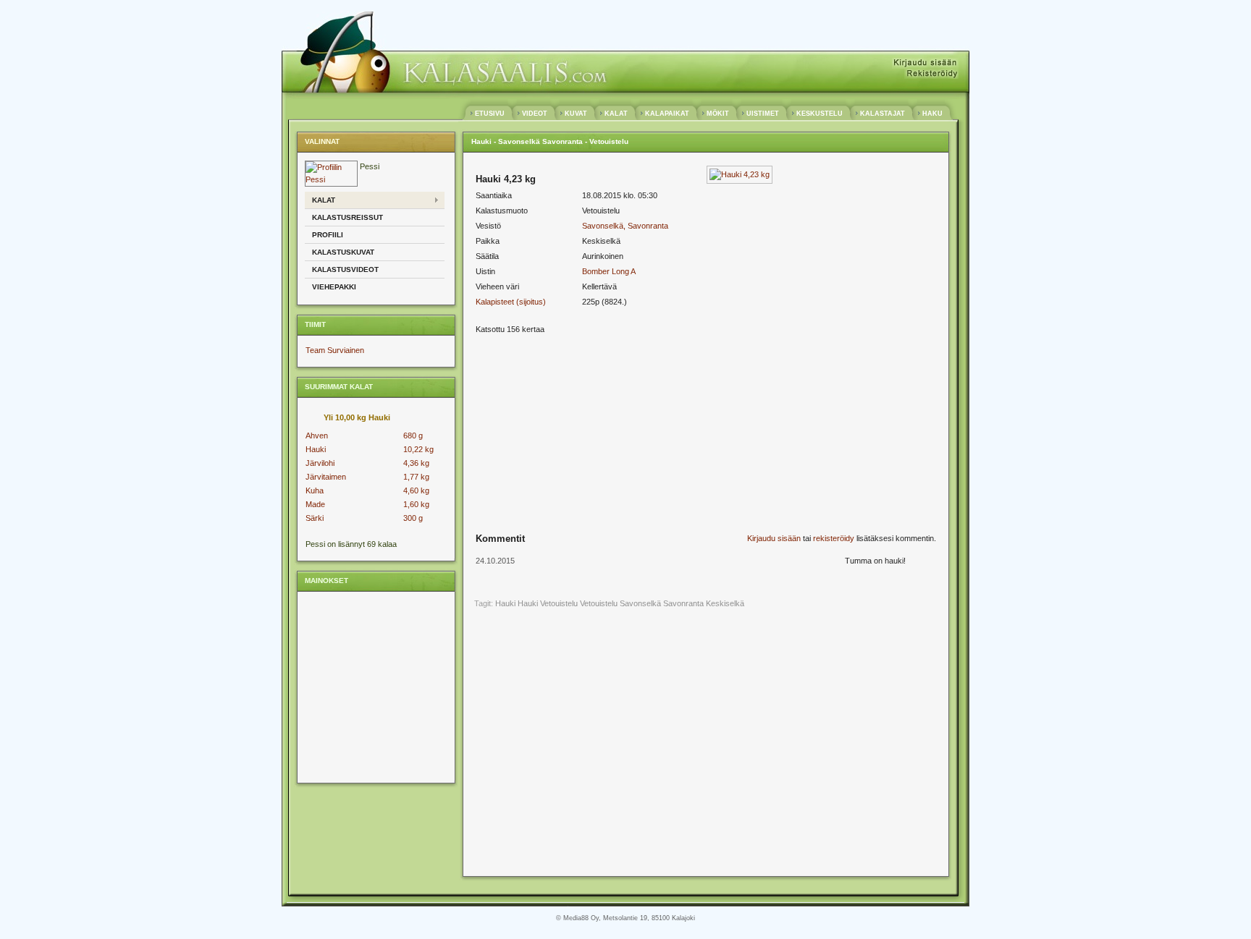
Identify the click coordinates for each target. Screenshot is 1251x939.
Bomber (596, 271)
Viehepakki (334, 287)
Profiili (327, 235)
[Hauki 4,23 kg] (739, 174)
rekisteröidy (833, 538)
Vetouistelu (599, 603)
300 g (413, 518)
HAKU (932, 113)
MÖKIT (717, 113)
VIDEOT (534, 113)
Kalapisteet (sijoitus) (511, 301)
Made (315, 504)
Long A (624, 271)
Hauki (316, 449)
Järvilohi (320, 463)
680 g (413, 435)
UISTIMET (762, 113)
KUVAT (576, 113)
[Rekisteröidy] (931, 74)
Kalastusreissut (347, 217)
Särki (315, 518)
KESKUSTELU (819, 113)
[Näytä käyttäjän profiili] (331, 179)
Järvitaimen (326, 476)
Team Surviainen (335, 350)
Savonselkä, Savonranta (625, 225)
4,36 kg (416, 463)
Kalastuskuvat (343, 252)
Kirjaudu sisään (774, 538)
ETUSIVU (490, 113)
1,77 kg (416, 476)
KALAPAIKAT (667, 113)
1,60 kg (416, 504)
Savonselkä (640, 603)
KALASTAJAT (882, 113)
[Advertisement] (375, 686)
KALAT (616, 113)
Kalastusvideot (345, 269)
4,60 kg (416, 490)
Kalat (323, 200)
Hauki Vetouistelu (548, 603)
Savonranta (683, 603)
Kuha (315, 490)
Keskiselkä (725, 603)
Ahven (317, 435)
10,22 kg (418, 449)
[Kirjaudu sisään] (925, 63)
